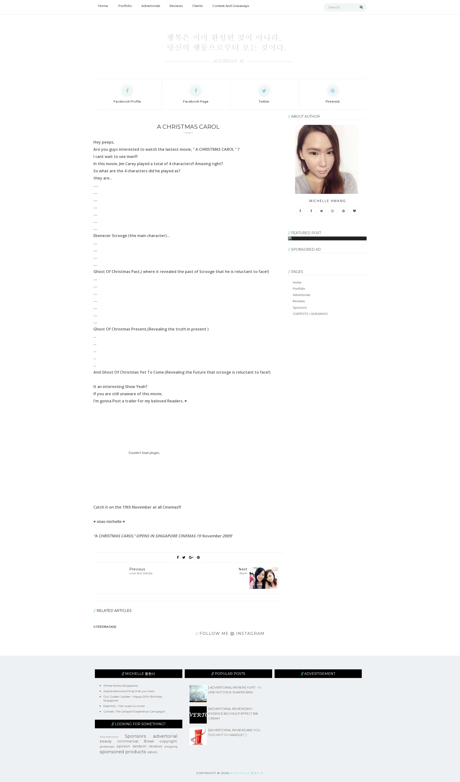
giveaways (107, 746)
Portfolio (125, 6)
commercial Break (135, 741)
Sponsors (300, 307)
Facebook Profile (127, 101)
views (152, 752)
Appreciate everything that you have (128, 691)
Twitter (264, 101)
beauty (106, 741)
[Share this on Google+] (191, 557)
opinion (123, 746)
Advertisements (109, 737)
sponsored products (123, 751)
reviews (155, 746)
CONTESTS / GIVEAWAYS (310, 314)
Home (103, 6)
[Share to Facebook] (177, 557)
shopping (171, 746)
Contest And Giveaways (230, 6)
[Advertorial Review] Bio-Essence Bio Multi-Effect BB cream (233, 713)
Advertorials (150, 6)
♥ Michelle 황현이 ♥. (247, 773)
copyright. (169, 741)
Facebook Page (195, 101)
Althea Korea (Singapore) (120, 685)
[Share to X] (184, 557)
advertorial (165, 736)
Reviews (176, 6)
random (139, 746)
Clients (197, 6)
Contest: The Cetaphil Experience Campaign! (134, 711)
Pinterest (333, 101)
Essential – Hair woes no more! (124, 706)
